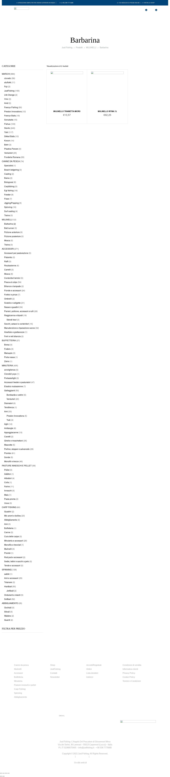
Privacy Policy (129, 673)
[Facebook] (92, 723)
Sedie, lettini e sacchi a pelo (16, 561)
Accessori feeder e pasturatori (17, 382)
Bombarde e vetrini (15, 394)
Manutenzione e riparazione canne (19, 327)
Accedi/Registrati (93, 665)
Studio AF (91, 763)
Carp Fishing (20, 689)
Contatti (53, 673)
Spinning (18, 693)
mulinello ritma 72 (107, 111)
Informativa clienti (130, 669)
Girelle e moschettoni (13, 440)
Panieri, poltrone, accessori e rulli (19, 311)
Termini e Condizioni (132, 681)
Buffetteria (18, 677)
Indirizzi (89, 677)
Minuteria (18, 681)
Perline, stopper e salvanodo (16, 449)
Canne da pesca (21, 665)
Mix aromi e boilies (12, 515)
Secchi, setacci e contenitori (16, 323)
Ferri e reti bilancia (12, 336)
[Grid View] (162, 66)
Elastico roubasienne (13, 386)
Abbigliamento (20, 697)
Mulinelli (18, 669)
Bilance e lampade (12, 286)
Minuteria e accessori (13, 540)
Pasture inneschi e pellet (25, 685)
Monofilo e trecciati (12, 544)
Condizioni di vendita (132, 665)
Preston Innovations (13, 111)
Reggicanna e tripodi (13, 315)
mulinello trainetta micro (66, 111)
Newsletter (55, 677)
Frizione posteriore (12, 236)
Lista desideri (92, 673)
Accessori (18, 673)
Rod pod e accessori (13, 557)
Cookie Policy (129, 677)
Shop (52, 665)
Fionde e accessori (12, 290)
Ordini (89, 669)
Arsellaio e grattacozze (14, 332)
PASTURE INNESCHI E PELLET (17, 465)
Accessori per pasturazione (16, 253)
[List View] (165, 66)
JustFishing (55, 669)
